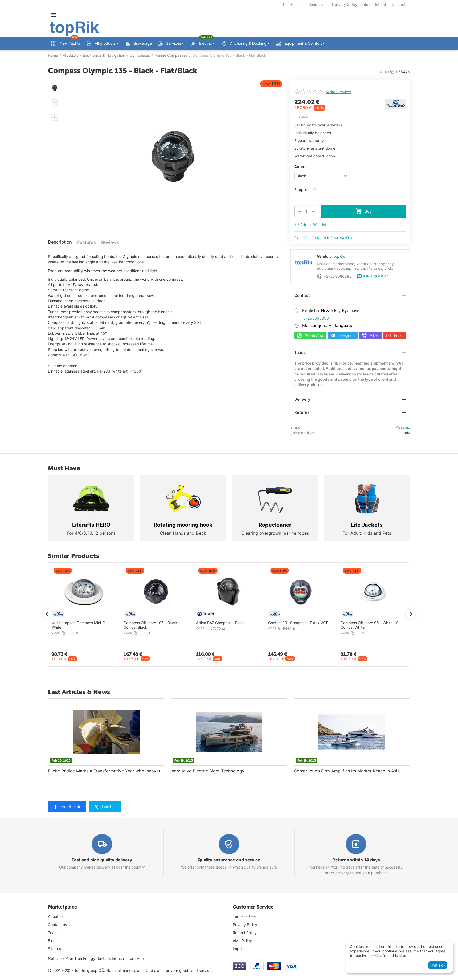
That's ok (437, 965)
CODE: (383, 72)
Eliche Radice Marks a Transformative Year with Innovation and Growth (106, 771)
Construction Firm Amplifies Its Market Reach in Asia (347, 771)
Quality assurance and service (229, 859)
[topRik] (74, 28)
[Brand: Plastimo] (395, 103)
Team (53, 932)
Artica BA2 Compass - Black (220, 623)
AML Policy (242, 940)
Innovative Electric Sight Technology (207, 771)
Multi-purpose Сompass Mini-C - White (79, 625)
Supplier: (302, 189)
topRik (339, 256)
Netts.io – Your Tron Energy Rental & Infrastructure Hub (96, 958)
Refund (380, 4)
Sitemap (55, 948)
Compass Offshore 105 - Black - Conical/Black (152, 625)
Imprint (239, 948)
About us (55, 916)
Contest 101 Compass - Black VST (298, 623)
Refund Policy (245, 932)
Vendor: (324, 256)
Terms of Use (244, 916)
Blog (52, 940)
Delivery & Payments (350, 4)
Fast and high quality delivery (102, 859)
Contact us (57, 924)
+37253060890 (315, 318)
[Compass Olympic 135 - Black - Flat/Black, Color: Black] (173, 156)
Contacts (399, 4)
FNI (315, 189)
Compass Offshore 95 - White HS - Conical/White (371, 625)
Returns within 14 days (356, 859)
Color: (300, 166)
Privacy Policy (245, 924)
